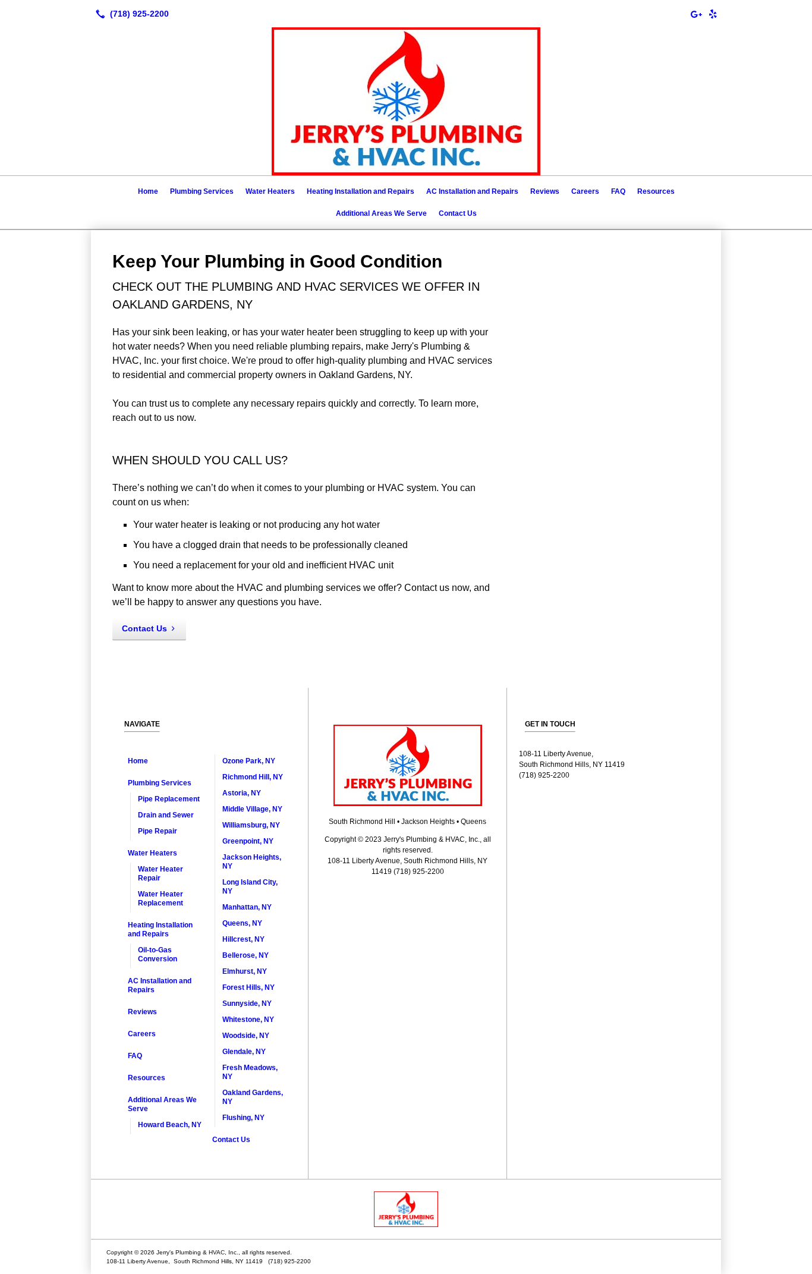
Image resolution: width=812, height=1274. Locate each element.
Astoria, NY (241, 793)
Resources (656, 191)
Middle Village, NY (252, 809)
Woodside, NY (245, 1035)
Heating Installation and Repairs (360, 191)
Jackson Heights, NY (251, 861)
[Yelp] (712, 13)
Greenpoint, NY (247, 841)
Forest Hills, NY (248, 987)
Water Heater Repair (160, 873)
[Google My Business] (696, 13)
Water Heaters (270, 191)
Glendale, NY (244, 1051)
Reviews (544, 191)
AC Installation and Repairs (472, 191)
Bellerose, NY (245, 955)
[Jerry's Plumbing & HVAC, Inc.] (406, 1209)
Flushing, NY (243, 1117)
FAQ (618, 191)
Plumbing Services (202, 191)
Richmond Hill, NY (252, 777)
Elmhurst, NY (244, 971)
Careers (585, 191)
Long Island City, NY (250, 886)
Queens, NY (242, 923)
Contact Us (458, 213)
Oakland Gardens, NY (252, 1097)
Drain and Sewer (166, 815)
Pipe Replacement (169, 799)
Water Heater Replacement (160, 898)
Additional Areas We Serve (381, 213)
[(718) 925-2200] (130, 13)
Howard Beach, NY (170, 1125)
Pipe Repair (157, 831)
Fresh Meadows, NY (250, 1072)
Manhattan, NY (247, 907)
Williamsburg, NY (251, 825)
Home (148, 191)
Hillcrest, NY (243, 939)
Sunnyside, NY (247, 1003)
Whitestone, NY (248, 1019)
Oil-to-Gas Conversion (157, 954)
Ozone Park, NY (248, 761)
